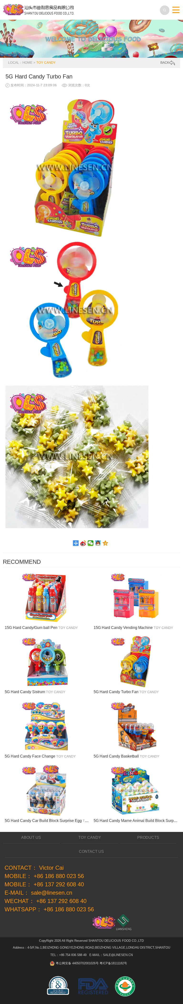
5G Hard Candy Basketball (116, 756)
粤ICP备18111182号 (113, 963)
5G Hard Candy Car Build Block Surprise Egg (43, 821)
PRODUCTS (148, 837)
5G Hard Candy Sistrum (25, 692)
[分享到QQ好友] (98, 543)
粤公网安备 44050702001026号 (77, 963)
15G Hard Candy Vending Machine (123, 628)
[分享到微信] (91, 543)
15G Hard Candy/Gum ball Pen (31, 628)
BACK (164, 62)
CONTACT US (91, 852)
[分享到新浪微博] (83, 543)
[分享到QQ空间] (105, 543)
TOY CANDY (46, 62)
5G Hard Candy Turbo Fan (116, 692)
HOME (27, 62)
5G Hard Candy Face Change (30, 756)
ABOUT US (31, 837)
